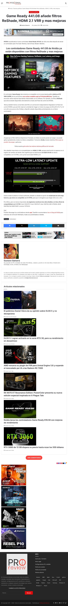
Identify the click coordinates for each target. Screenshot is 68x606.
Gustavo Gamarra (25, 25)
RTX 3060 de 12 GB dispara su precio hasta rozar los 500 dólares (34, 447)
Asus (53, 577)
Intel (49, 580)
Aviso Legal (38, 561)
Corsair (58, 577)
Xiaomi (45, 585)
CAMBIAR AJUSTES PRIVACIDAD (17, 588)
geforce (64, 577)
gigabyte (38, 580)
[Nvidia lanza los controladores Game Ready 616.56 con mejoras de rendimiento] (20, 417)
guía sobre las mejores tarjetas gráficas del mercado (38, 146)
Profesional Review (44, 603)
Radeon (43, 582)
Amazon (38, 577)
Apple (48, 577)
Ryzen (48, 582)
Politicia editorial (39, 572)
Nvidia (37, 582)
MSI (60, 580)
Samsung (55, 582)
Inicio (10, 8)
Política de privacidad (40, 569)
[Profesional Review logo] (13, 3)
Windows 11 (39, 585)
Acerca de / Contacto (40, 558)
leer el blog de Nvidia (54, 212)
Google (44, 580)
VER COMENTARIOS (34, 458)
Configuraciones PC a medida (42, 564)
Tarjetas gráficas (17, 8)
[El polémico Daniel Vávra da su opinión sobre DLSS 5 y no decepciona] (20, 308)
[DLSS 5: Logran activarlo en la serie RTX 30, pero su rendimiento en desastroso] (20, 336)
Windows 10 (62, 582)
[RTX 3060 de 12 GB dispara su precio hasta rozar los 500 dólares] (20, 445)
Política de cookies (40, 567)
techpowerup (13, 219)
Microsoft (54, 580)
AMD (43, 577)
